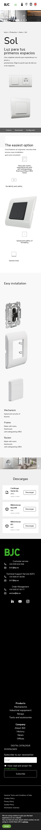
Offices (20, 738)
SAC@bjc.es (14, 567)
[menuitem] (30, 4)
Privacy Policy (9, 801)
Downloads (19, 130)
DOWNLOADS (10, 749)
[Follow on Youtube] (20, 601)
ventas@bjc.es (15, 593)
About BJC (20, 728)
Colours (9, 130)
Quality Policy (9, 805)
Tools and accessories (20, 717)
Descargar (30, 492)
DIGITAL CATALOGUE (20, 745)
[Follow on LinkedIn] (12, 601)
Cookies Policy (9, 798)
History (20, 731)
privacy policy (10, 768)
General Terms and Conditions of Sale (18, 795)
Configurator (30, 130)
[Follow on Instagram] (28, 601)
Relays (20, 713)
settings (25, 822)
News (21, 735)
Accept (6, 826)
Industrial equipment (21, 710)
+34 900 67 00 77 (17, 589)
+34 (16, 564)
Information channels (11, 808)
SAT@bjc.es (14, 580)
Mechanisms (20, 706)
